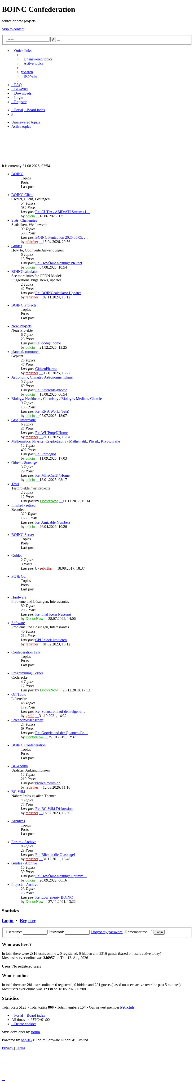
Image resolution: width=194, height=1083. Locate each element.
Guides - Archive (24, 863)
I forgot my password (107, 932)
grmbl (30, 716)
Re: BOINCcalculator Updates (58, 293)
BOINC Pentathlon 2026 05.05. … (61, 237)
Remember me (136, 932)
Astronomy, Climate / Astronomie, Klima (42, 377)
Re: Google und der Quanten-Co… (61, 733)
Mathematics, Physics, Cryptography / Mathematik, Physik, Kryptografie (65, 441)
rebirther (32, 242)
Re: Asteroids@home (51, 390)
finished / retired (23, 505)
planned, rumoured (25, 352)
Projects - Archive (24, 884)
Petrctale (127, 1007)
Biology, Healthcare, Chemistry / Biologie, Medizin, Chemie (56, 399)
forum (35, 1032)
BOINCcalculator (24, 272)
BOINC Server (22, 535)
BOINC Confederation (28, 745)
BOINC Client (22, 195)
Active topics (21, 126)
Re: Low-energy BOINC (54, 897)
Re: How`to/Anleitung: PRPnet (58, 263)
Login (7, 920)
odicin (30, 216)
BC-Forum (19, 766)
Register (27, 920)
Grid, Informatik (23, 420)
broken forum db (47, 783)
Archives (18, 821)
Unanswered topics (25, 122)
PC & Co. (18, 576)
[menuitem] (36, 59)
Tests (15, 484)
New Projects (21, 326)
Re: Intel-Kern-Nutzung (53, 614)
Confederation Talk (25, 652)
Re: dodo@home (48, 343)
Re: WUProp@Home (51, 433)
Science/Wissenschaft (27, 720)
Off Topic (18, 694)
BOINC (17, 174)
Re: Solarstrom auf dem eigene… (60, 711)
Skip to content (13, 29)
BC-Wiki (18, 792)
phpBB (26, 1040)
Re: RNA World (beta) (52, 411)
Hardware (18, 597)
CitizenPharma (46, 369)
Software (18, 623)
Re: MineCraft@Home (52, 475)
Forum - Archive (23, 842)
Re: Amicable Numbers (52, 522)
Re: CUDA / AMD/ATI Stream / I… (62, 212)
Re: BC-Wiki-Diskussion (54, 809)
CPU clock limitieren (51, 640)
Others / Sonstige (24, 463)
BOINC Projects (23, 305)
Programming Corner (27, 673)
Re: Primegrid (45, 454)
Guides (16, 246)
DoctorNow (49, 501)
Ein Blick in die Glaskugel (55, 855)
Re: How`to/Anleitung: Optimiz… (61, 876)
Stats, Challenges (24, 220)
